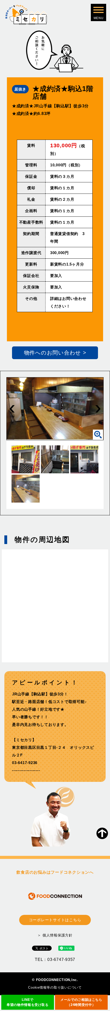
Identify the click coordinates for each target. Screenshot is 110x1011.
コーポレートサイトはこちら (55, 920)
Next (98, 409)
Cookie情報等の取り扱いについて (55, 987)
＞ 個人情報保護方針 (55, 935)
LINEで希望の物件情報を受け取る (28, 1002)
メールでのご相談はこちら (81, 1002)
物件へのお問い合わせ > (55, 353)
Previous (12, 409)
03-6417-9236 (24, 762)
